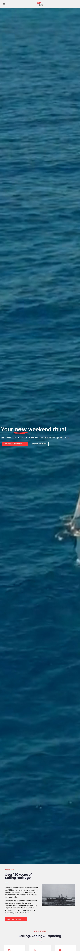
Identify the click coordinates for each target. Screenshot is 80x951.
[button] (4, 4)
